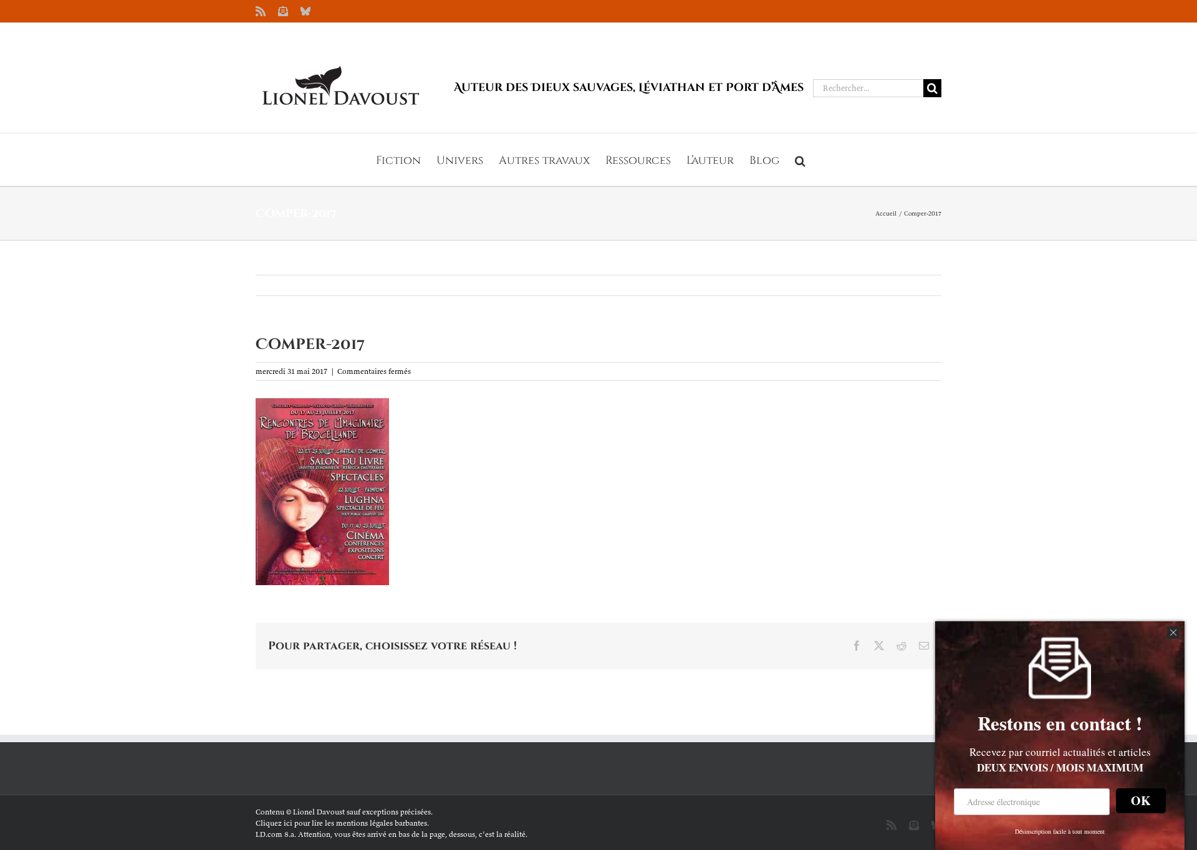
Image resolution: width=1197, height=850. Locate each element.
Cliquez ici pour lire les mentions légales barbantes (341, 823)
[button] (800, 159)
